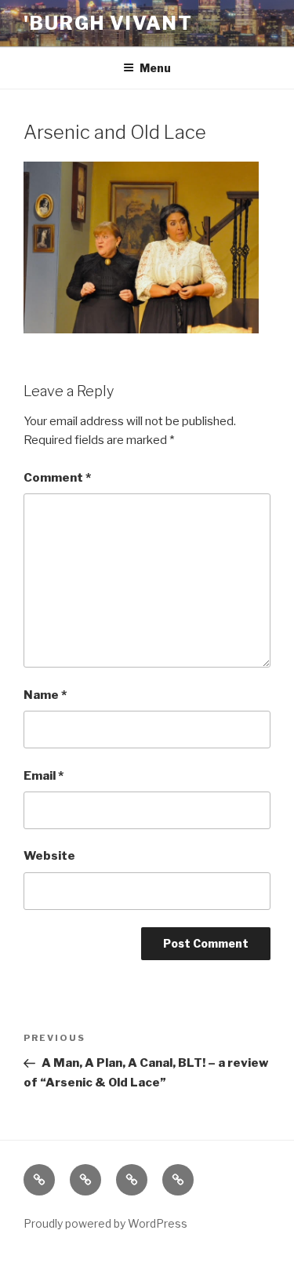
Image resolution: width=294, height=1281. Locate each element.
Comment (57, 478)
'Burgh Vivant (108, 23)
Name (45, 695)
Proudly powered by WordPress (105, 1223)
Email (44, 776)
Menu (155, 68)
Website (49, 856)
